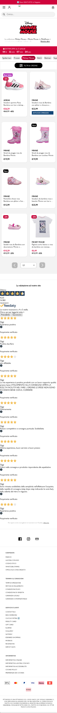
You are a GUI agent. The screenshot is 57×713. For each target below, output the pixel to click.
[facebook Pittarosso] (20, 539)
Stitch (39, 58)
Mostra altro (45, 41)
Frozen (17, 58)
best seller (8, 75)
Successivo (16, 315)
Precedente (5, 315)
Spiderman (6, 58)
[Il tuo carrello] (53, 7)
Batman (48, 58)
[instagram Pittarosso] (28, 539)
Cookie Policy (11, 670)
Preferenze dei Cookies (15, 673)
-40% (6, 79)
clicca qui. (46, 523)
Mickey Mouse (28, 58)
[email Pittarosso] (37, 539)
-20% (6, 217)
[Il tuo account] (9, 7)
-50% (34, 217)
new (34, 125)
